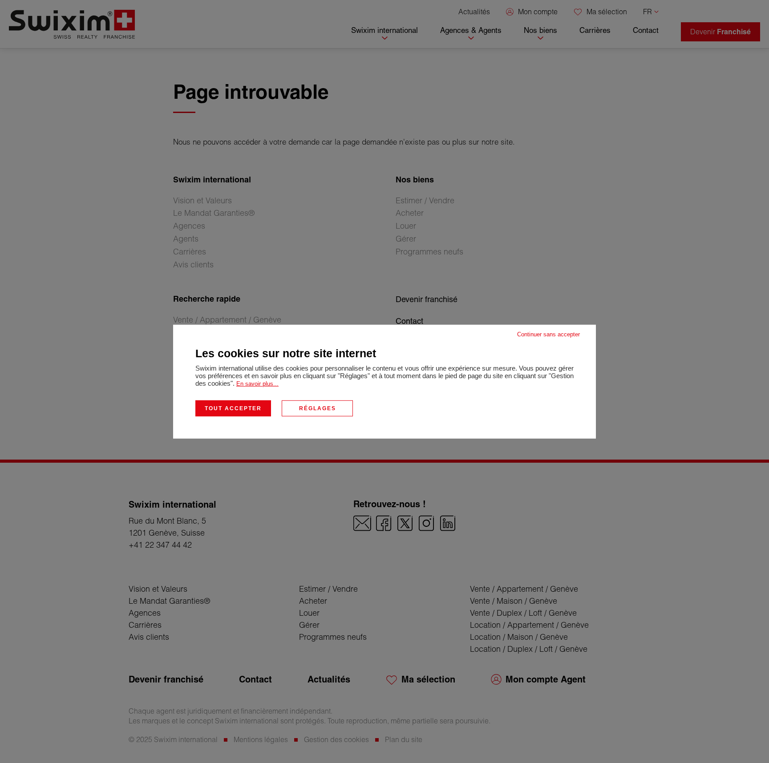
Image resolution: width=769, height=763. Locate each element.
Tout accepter (233, 408)
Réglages (317, 408)
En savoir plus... (257, 383)
